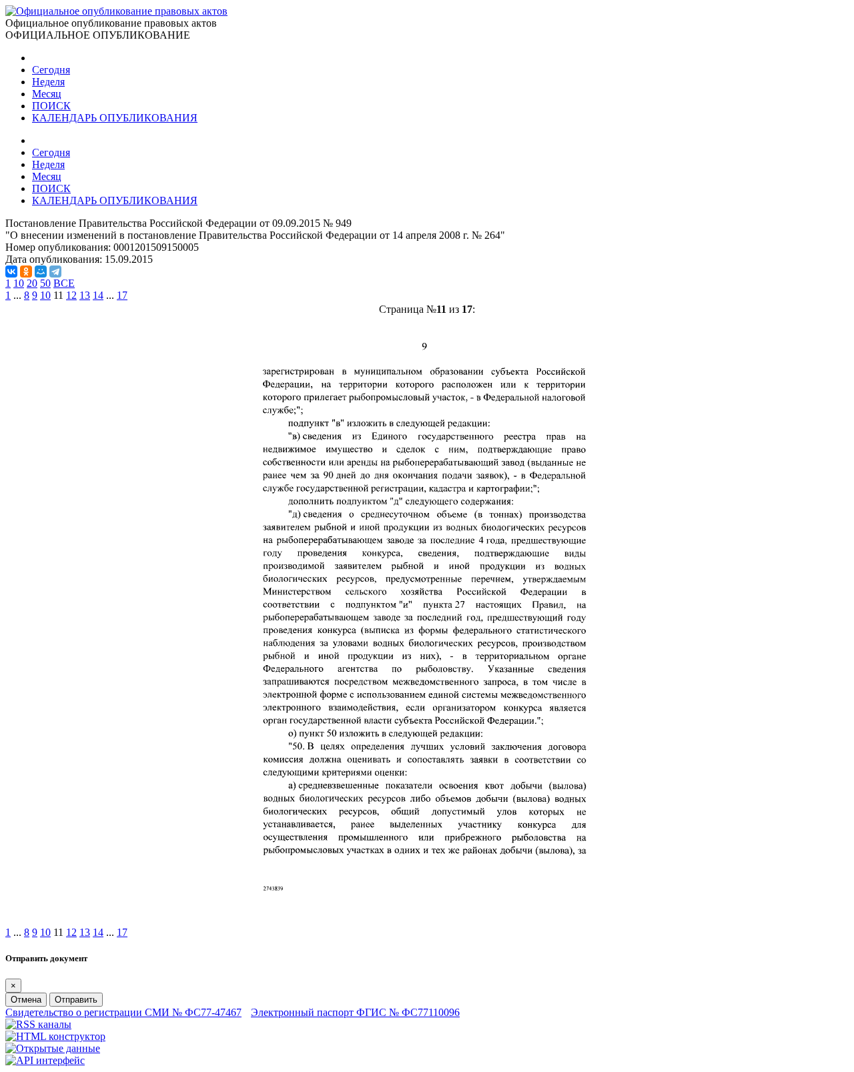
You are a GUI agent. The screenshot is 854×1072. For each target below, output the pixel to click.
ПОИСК (51, 105)
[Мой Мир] (41, 271)
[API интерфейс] (45, 1060)
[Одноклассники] (26, 271)
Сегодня (51, 69)
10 (18, 283)
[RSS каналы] (38, 1024)
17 (122, 295)
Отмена (26, 1000)
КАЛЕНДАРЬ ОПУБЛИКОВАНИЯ (114, 117)
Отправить (76, 1000)
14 (98, 295)
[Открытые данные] (52, 1048)
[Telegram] (55, 271)
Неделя (48, 81)
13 (84, 295)
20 (32, 283)
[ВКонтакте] (11, 271)
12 (71, 295)
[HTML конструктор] (55, 1036)
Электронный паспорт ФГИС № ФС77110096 (355, 1012)
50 (45, 283)
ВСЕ (64, 283)
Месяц (46, 93)
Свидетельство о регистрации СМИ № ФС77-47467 (123, 1012)
